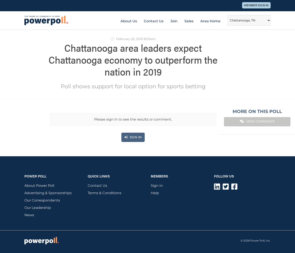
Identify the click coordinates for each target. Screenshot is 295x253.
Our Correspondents (42, 200)
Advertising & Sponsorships (48, 193)
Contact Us (153, 21)
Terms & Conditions (104, 193)
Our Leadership (37, 208)
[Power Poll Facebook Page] (234, 188)
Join (174, 21)
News (29, 215)
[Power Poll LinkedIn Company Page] (217, 188)
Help (155, 193)
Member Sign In (256, 5)
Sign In (157, 186)
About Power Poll (39, 186)
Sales (188, 21)
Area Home (210, 21)
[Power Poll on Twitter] (226, 188)
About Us (129, 21)
